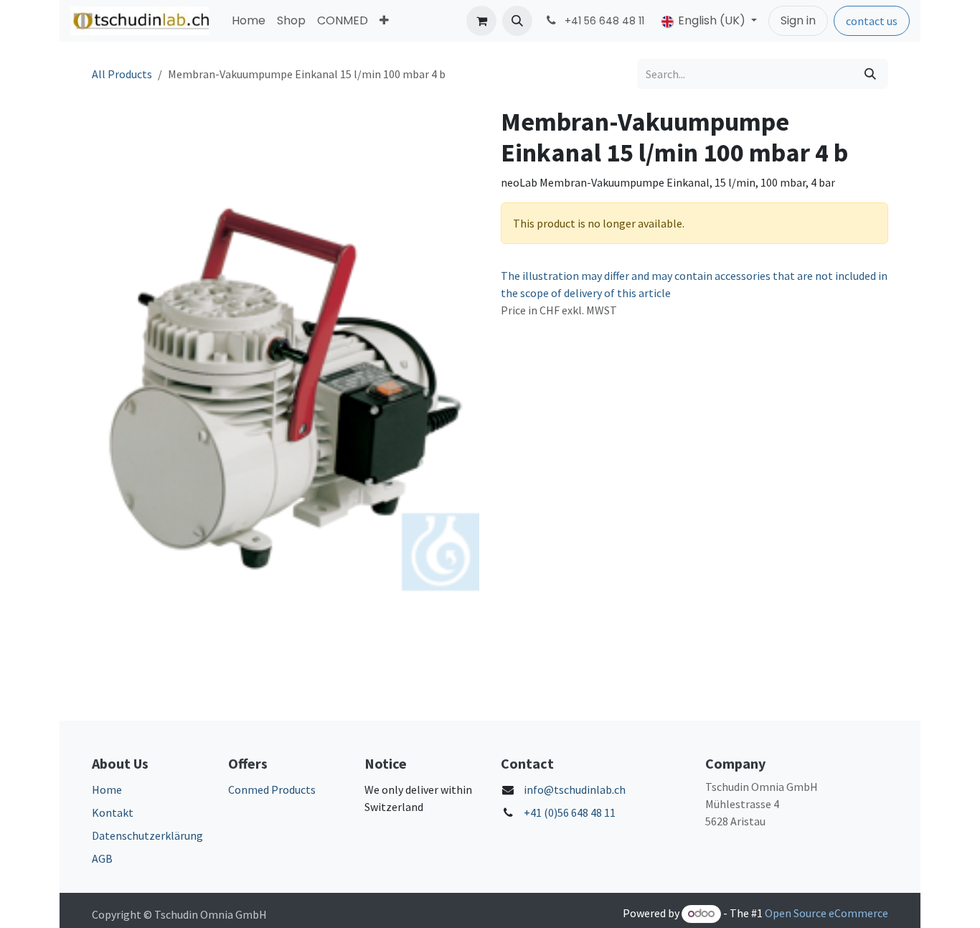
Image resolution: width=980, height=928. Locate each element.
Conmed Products (272, 789)
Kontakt (112, 812)
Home (107, 789)
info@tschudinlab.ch (575, 789)
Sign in (798, 20)
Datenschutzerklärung (147, 835)
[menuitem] (248, 20)
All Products (122, 74)
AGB (102, 858)
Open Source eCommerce (826, 913)
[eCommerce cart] (481, 21)
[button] (517, 21)
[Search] (870, 74)
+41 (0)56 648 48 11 (570, 812)
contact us (871, 21)
